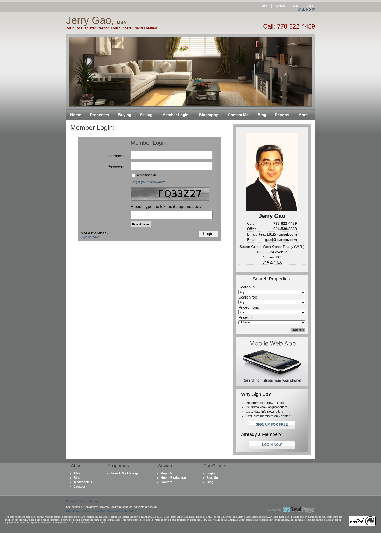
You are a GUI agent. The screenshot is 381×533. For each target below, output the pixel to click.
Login (310, 5)
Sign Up (212, 478)
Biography (208, 115)
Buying (124, 115)
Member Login (175, 115)
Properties (99, 115)
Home (264, 5)
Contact (280, 5)
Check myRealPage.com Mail (85, 511)
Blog (262, 115)
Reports (282, 115)
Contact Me (238, 115)
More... (304, 115)
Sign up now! (90, 237)
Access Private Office (122, 511)
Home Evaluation (173, 478)
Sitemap (93, 501)
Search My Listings (124, 473)
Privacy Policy (75, 501)
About (295, 5)
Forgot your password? (148, 182)
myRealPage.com (291, 510)
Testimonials (83, 482)
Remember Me (146, 175)
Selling (146, 115)
